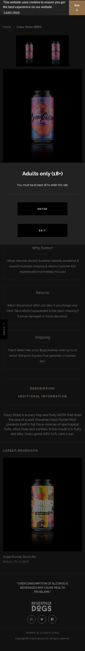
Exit (42, 230)
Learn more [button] (12, 12)
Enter (43, 209)
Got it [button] (77, 8)
